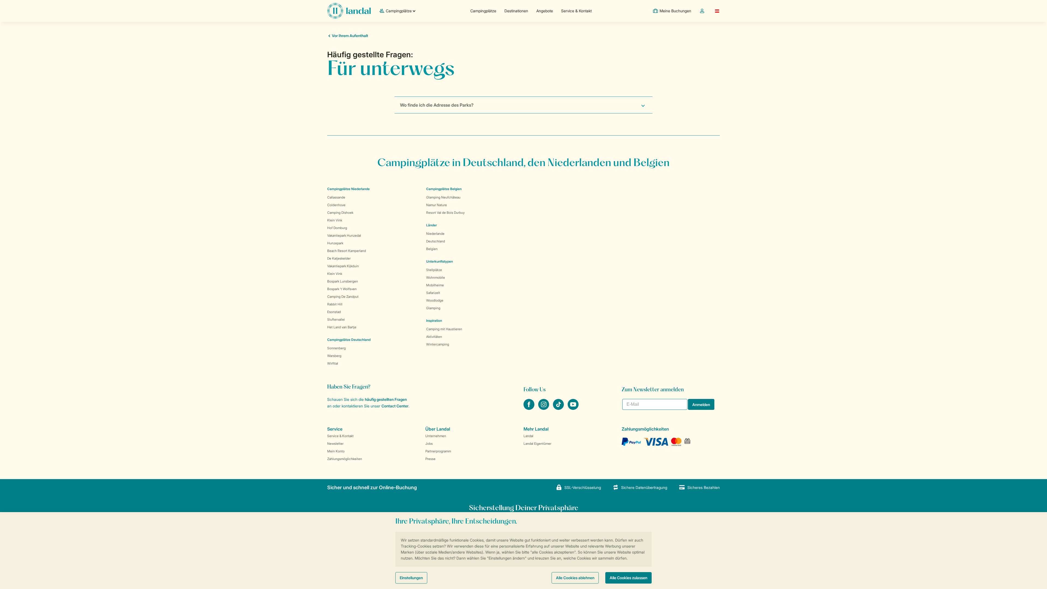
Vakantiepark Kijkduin (343, 266)
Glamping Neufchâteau (443, 197)
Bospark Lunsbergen (342, 281)
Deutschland (435, 241)
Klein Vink (334, 220)
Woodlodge (434, 300)
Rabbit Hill (334, 304)
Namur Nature (436, 205)
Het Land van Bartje (341, 327)
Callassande (336, 197)
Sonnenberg (336, 348)
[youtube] (573, 408)
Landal (528, 436)
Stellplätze (434, 270)
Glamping (433, 308)
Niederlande (435, 234)
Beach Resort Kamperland (346, 251)
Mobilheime (435, 285)
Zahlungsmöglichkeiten (344, 459)
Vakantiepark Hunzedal (344, 235)
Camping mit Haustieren (444, 329)
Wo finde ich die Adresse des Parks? (437, 105)
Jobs (429, 443)
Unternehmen (435, 436)
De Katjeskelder (339, 258)
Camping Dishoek (340, 213)
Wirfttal (332, 363)
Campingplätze (483, 10)
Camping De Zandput (343, 296)
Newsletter (335, 443)
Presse (430, 459)
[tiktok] (559, 408)
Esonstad (334, 312)
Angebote (544, 10)
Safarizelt (433, 293)
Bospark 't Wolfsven (342, 289)
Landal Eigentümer (537, 443)
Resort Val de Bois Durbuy (445, 213)
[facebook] (529, 408)
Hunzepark (335, 243)
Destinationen (516, 10)
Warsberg (334, 356)
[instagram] (544, 408)
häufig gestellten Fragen (386, 399)
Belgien (432, 249)
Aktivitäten (434, 337)
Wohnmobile (435, 277)
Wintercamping (437, 344)
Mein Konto (336, 451)
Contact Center (394, 406)
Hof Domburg (337, 228)
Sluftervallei (336, 319)
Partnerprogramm (438, 451)
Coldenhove (336, 205)
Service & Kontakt (576, 10)
